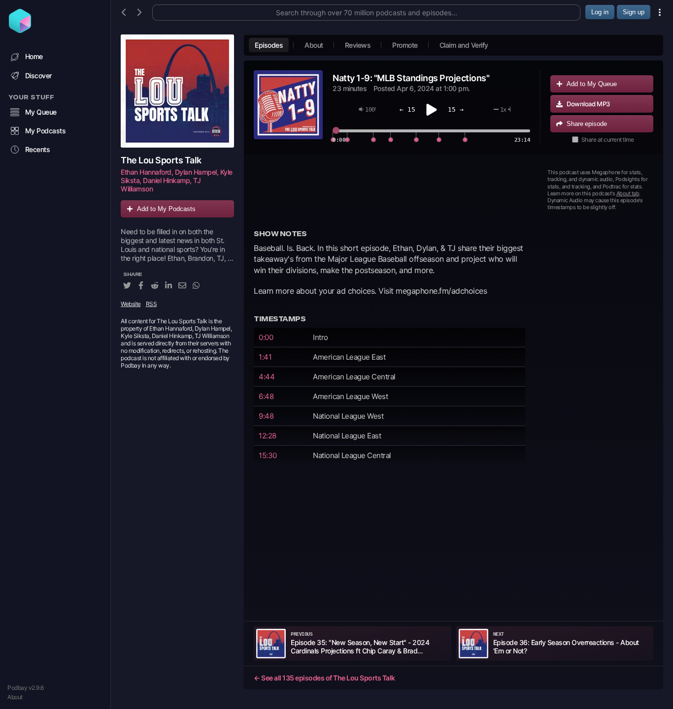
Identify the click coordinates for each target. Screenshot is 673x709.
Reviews (358, 45)
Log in (599, 12)
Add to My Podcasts (166, 209)
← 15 (407, 109)
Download (588, 104)
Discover (38, 75)
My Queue (41, 112)
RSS (151, 304)
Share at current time (607, 139)
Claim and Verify (463, 45)
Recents (37, 149)
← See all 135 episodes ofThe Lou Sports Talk (324, 678)
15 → (456, 109)
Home (34, 56)
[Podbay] (20, 30)
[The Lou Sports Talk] (177, 91)
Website (131, 304)
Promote (405, 45)
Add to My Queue (592, 84)
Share (587, 123)
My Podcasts (45, 130)
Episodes (269, 45)
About (15, 697)
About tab (627, 193)
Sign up (633, 12)
